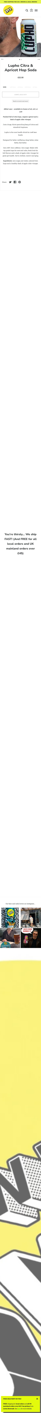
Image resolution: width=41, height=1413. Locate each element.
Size (4, 87)
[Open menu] (36, 10)
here (19, 1409)
